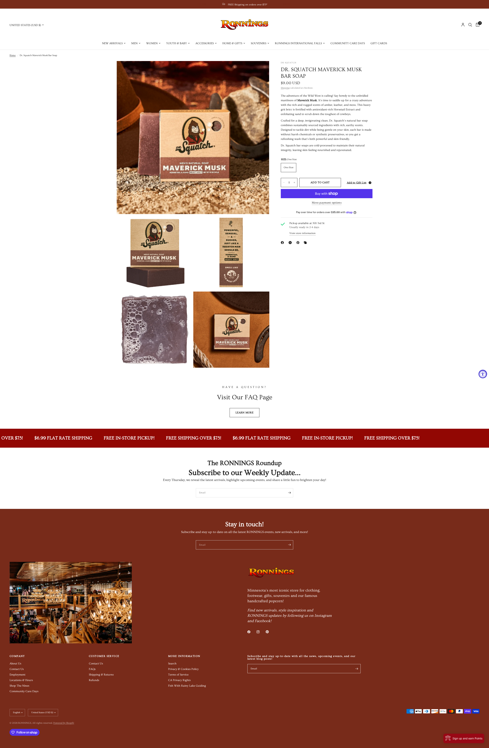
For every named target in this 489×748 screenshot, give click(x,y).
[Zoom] (261, 69)
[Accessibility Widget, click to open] (482, 374)
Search (172, 663)
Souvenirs (258, 43)
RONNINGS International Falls (298, 43)
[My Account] (462, 25)
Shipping (285, 88)
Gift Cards (379, 43)
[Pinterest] (298, 242)
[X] (291, 242)
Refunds (94, 680)
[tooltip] (370, 182)
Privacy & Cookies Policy (183, 669)
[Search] (470, 25)
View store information (302, 233)
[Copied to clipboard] (306, 242)
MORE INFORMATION (184, 656)
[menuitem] (113, 43)
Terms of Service (178, 674)
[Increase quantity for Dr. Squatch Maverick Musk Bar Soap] (294, 182)
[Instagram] (261, 632)
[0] (476, 25)
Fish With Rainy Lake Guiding (187, 685)
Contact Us (17, 669)
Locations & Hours (21, 680)
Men (134, 43)
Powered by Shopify (63, 723)
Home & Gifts (232, 43)
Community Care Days (347, 43)
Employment (17, 674)
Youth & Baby (176, 43)
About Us (15, 663)
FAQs (92, 669)
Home (13, 55)
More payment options (327, 202)
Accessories (204, 43)
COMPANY (17, 656)
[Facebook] (283, 242)
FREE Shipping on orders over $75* (247, 4)
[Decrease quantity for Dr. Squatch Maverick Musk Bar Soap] (284, 182)
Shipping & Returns (101, 674)
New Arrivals (112, 43)
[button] (358, 182)
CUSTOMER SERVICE (104, 656)
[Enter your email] (289, 492)
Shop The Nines (19, 685)
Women (152, 43)
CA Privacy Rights (179, 680)
